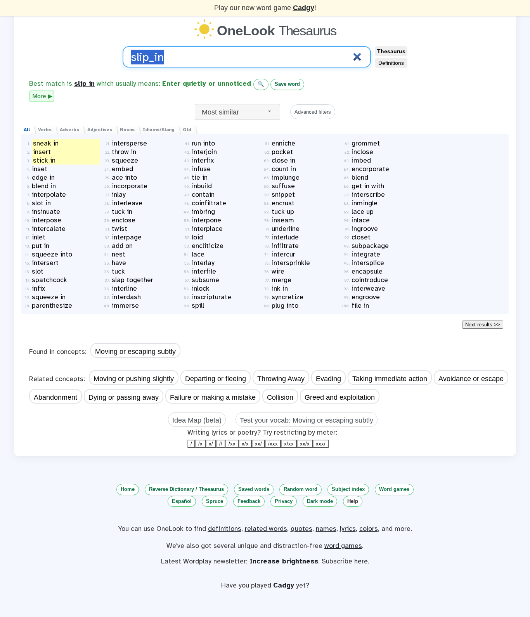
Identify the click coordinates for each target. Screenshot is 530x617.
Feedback (248, 501)
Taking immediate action (389, 379)
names (326, 528)
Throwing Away (281, 379)
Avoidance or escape (471, 379)
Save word (287, 84)
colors (368, 528)
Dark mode (320, 501)
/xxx (273, 444)
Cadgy (303, 8)
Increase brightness (283, 561)
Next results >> (482, 325)
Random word (300, 489)
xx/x (305, 444)
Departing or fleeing (215, 379)
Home (128, 489)
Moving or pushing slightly (134, 379)
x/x (245, 444)
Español (182, 501)
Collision (280, 397)
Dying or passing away (123, 397)
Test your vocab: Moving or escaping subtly (306, 420)
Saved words (253, 489)
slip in (84, 83)
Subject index (348, 489)
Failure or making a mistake (213, 397)
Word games (394, 489)
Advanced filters (312, 112)
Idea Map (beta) (197, 420)
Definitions (391, 63)
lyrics (348, 528)
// (220, 444)
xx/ (258, 444)
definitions (224, 528)
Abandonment (55, 397)
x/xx (289, 444)
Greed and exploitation (340, 397)
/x (200, 444)
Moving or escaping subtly (135, 351)
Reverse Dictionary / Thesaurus (186, 489)
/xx (232, 444)
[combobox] (237, 112)
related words (266, 528)
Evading (328, 379)
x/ (211, 444)
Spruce (214, 501)
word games (343, 545)
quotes (301, 528)
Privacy (284, 501)
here (361, 561)
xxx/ (321, 444)
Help (352, 501)
